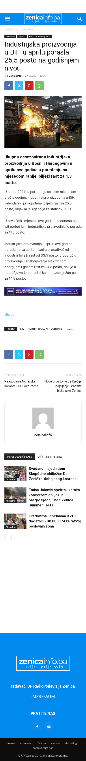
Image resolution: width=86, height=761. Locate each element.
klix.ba (9, 314)
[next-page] (14, 537)
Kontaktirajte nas (43, 748)
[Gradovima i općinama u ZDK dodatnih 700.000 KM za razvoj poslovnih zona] (15, 521)
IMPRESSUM (43, 696)
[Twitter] (19, 85)
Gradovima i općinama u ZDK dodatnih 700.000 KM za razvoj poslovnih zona (55, 521)
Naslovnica (11, 29)
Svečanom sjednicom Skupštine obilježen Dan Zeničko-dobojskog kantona (53, 473)
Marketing (70, 743)
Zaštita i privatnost (48, 743)
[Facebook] (8, 85)
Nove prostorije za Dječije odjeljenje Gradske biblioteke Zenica (63, 386)
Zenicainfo (15, 75)
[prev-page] (7, 537)
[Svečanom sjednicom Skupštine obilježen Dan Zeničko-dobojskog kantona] (15, 473)
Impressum (26, 743)
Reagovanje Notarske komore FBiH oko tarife (21, 383)
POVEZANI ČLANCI (19, 457)
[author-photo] (43, 429)
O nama (10, 743)
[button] (7, 19)
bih (22, 329)
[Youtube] (49, 726)
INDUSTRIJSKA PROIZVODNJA (45, 329)
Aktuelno (27, 29)
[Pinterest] (29, 85)
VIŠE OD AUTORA (50, 457)
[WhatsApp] (39, 85)
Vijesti (22, 36)
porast (70, 329)
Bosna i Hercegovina (39, 36)
